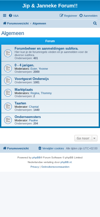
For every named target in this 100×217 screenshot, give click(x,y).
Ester (34, 68)
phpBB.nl (66, 162)
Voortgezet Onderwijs (32, 79)
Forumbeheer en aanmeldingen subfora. (46, 48)
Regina (35, 93)
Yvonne (43, 68)
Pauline (33, 120)
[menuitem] (13, 16)
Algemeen (12, 33)
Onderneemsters (28, 117)
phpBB (36, 157)
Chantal (33, 106)
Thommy (46, 93)
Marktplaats (24, 90)
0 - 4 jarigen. (24, 65)
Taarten (20, 103)
